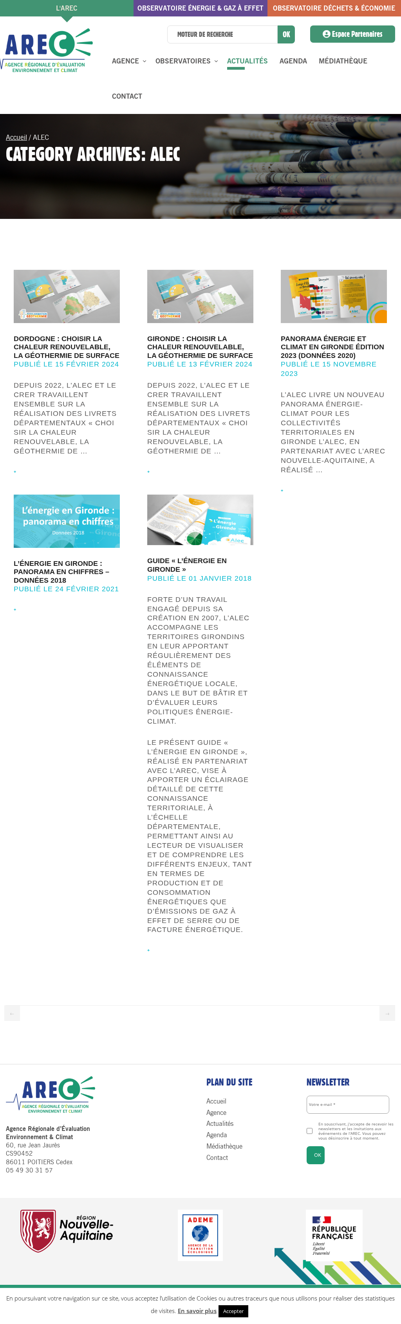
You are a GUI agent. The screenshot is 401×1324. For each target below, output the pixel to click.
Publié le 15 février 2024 (66, 364)
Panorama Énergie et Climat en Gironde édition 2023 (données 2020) (332, 347)
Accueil (16, 137)
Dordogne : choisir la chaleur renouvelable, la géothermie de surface (66, 347)
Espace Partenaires (357, 34)
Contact (127, 96)
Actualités (247, 61)
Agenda (293, 61)
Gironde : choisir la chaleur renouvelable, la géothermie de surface (200, 347)
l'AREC (67, 8)
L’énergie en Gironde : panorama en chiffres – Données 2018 (61, 572)
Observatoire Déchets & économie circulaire (334, 10)
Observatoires (183, 61)
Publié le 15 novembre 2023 (329, 369)
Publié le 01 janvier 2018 (199, 578)
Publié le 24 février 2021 (66, 589)
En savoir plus (197, 1311)
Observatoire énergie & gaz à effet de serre (200, 10)
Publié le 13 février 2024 (200, 364)
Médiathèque (343, 61)
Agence (125, 61)
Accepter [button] (233, 1311)
